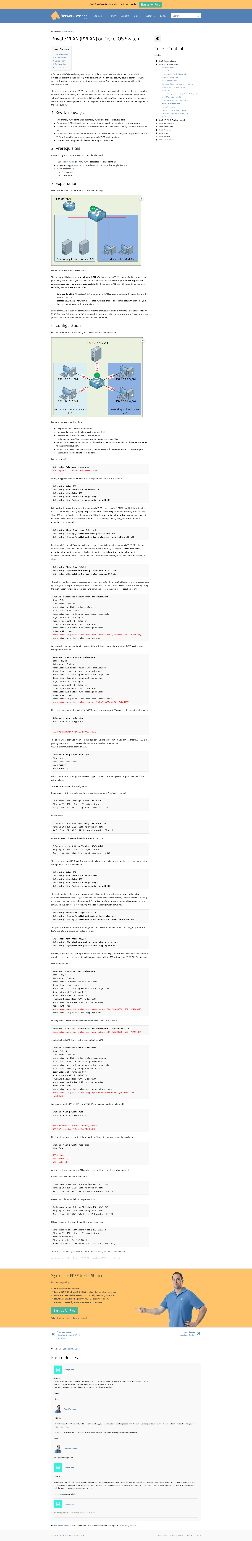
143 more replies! (62, 1525)
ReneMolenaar (70, 1409)
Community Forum (127, 1525)
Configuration (61, 64)
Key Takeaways (61, 54)
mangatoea (69, 1369)
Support (125, 16)
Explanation (60, 61)
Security (70, 1348)
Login (163, 16)
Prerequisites (60, 57)
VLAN (77, 1348)
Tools (135, 16)
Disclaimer (163, 1535)
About (149, 16)
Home (63, 31)
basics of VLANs (67, 161)
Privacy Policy (176, 1535)
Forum (112, 16)
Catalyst (62, 1348)
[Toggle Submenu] (156, 61)
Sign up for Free (64, 1310)
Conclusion (59, 67)
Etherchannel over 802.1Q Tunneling (68, 1335)
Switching (70, 31)
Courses (98, 16)
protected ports (77, 165)
